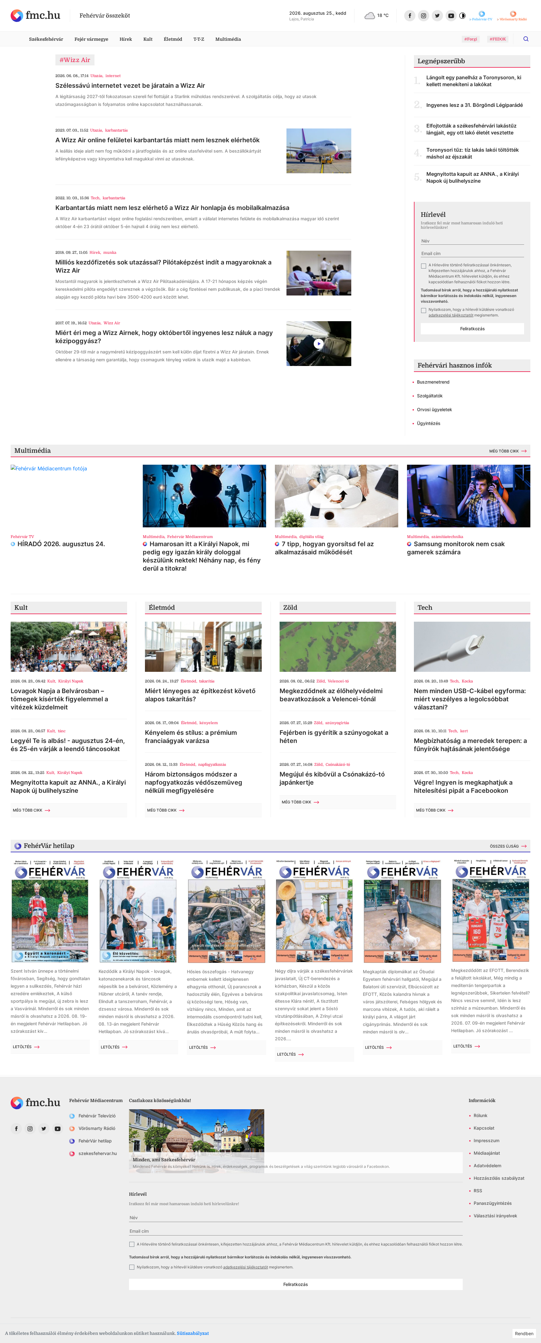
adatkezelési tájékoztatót (451, 315)
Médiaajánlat (487, 1153)
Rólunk (480, 1115)
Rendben (524, 1333)
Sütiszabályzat (193, 1333)
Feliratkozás (472, 328)
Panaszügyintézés (493, 1203)
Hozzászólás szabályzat (499, 1178)
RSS (478, 1190)
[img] (35, 15)
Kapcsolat (484, 1128)
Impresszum (486, 1140)
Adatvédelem (487, 1165)
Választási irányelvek (495, 1215)
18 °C (383, 15)
